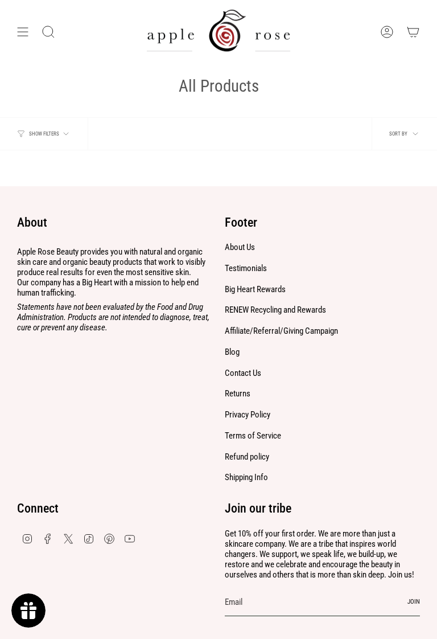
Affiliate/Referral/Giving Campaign (281, 331)
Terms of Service (253, 436)
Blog (232, 352)
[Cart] (413, 32)
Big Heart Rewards (255, 289)
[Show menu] (22, 32)
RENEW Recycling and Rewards (275, 310)
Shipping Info (246, 477)
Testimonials (246, 268)
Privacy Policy (247, 414)
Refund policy (247, 457)
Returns (237, 393)
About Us (240, 247)
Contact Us (243, 373)
